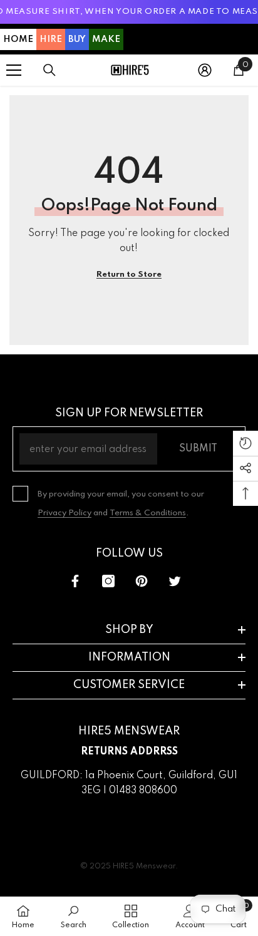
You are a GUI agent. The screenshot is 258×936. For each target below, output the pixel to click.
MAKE (106, 39)
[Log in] (205, 70)
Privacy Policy (64, 513)
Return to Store (129, 274)
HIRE (50, 39)
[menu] (13, 70)
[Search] (49, 70)
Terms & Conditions (148, 513)
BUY (77, 39)
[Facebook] (75, 581)
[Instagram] (108, 581)
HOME (18, 39)
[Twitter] (174, 581)
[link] (73, 916)
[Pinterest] (141, 581)
